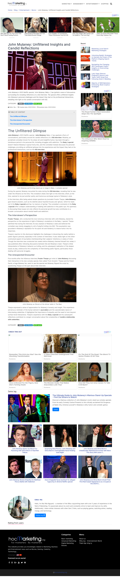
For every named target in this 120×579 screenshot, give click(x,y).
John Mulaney (28, 103)
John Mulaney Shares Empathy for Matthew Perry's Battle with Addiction (24, 481)
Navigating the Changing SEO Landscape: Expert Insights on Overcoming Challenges (100, 67)
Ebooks (64, 545)
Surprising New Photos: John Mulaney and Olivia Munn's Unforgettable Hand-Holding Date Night (60, 450)
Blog (15, 10)
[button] (74, 112)
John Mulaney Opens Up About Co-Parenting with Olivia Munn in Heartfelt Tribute (25, 450)
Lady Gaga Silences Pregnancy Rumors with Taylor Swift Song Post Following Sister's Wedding (101, 76)
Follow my (40, 515)
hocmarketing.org (60, 572)
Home (10, 10)
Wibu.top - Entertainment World (90, 541)
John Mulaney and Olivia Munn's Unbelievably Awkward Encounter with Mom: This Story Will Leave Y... (95, 450)
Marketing (66, 4)
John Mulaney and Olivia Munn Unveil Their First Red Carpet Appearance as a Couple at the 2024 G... (95, 482)
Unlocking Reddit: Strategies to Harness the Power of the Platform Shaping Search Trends (102, 58)
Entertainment (92, 4)
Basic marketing (67, 539)
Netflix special (38, 103)
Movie (34, 10)
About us (82, 539)
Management (78, 4)
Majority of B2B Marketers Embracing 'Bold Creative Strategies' (101, 85)
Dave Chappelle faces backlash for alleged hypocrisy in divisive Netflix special (60, 481)
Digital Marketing (67, 543)
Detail (56, 409)
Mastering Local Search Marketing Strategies (100, 49)
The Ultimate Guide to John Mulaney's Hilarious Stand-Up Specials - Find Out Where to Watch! (82, 396)
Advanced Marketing (68, 541)
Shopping (104, 4)
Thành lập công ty (85, 543)
